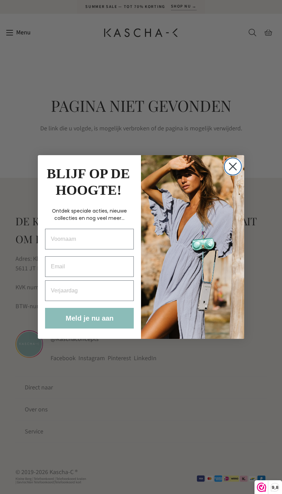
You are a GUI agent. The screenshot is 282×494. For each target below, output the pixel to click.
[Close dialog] (232, 166)
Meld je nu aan (89, 318)
